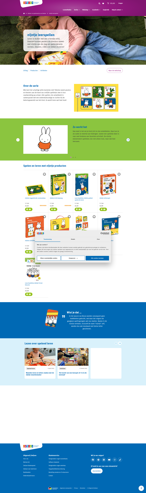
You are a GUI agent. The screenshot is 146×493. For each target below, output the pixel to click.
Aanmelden (97, 471)
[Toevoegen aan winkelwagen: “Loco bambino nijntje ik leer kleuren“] (28, 294)
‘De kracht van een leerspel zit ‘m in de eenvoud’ (73, 374)
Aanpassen (72, 258)
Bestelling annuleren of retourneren (59, 472)
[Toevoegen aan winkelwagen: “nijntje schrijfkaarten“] (28, 252)
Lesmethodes (67, 10)
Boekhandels (27, 472)
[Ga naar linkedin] (104, 460)
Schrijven (62, 368)
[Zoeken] (99, 3)
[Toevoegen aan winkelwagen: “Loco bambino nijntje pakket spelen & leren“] (78, 209)
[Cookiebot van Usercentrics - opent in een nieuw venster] (101, 233)
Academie (95, 10)
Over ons (25, 459)
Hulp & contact (116, 10)
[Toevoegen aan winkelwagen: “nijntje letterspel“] (103, 209)
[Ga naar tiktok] (120, 460)
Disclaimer (82, 488)
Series (76, 10)
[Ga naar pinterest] (98, 460)
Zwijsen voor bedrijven (29, 469)
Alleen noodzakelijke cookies (48, 258)
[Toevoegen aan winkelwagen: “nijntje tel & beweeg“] (53, 209)
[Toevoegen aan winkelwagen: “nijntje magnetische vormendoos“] (28, 209)
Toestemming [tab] (48, 239)
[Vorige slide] (116, 343)
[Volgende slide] (119, 343)
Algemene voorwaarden (66, 488)
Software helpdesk (54, 462)
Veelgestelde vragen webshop (57, 465)
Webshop (85, 10)
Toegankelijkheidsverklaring (57, 469)
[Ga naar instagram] (115, 460)
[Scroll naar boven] (141, 488)
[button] (70, 157)
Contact (51, 475)
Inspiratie (106, 10)
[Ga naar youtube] (109, 460)
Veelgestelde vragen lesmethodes (58, 459)
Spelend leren (31, 368)
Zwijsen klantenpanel (29, 465)
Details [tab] (73, 239)
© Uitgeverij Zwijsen (92, 488)
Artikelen (43, 70)
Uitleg (25, 70)
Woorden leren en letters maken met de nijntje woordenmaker (40, 374)
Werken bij (26, 462)
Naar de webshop (115, 70)
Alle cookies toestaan (97, 258)
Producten (34, 70)
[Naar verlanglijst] (103, 3)
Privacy (76, 488)
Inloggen (120, 3)
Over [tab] (98, 239)
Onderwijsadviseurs (29, 475)
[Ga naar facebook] (93, 460)
